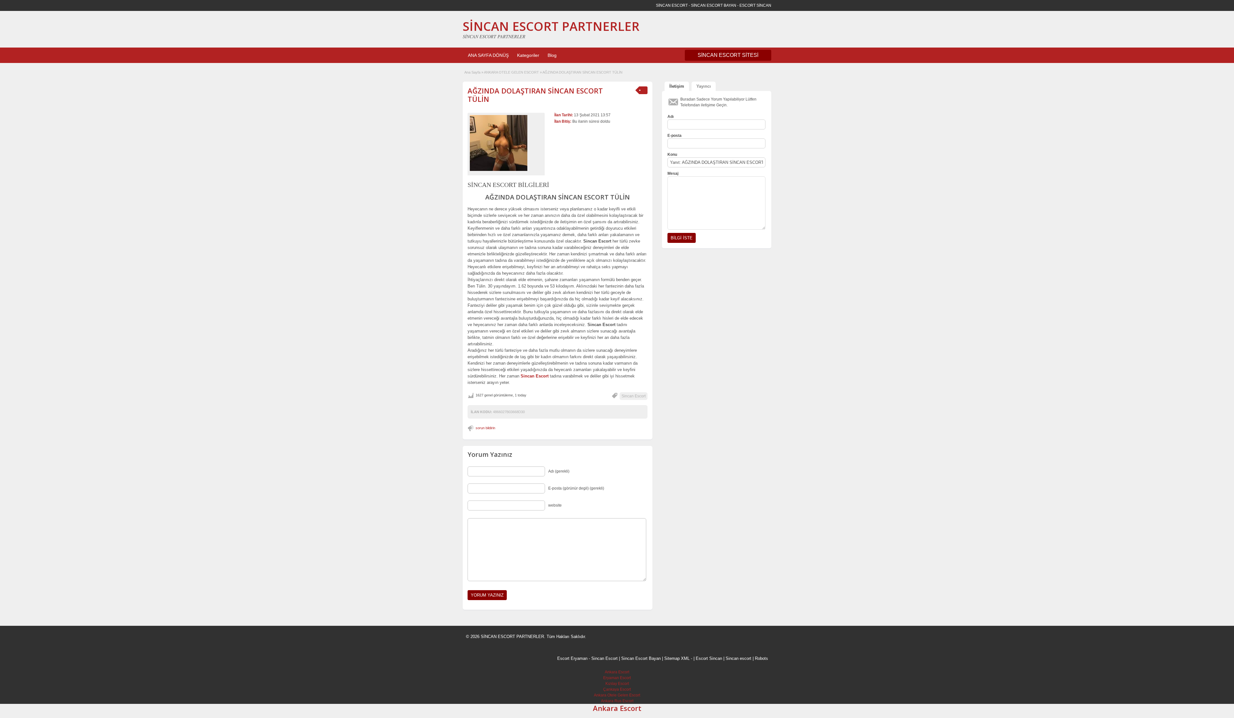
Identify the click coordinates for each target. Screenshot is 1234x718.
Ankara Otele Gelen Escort (617, 695)
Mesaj (672, 173)
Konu (672, 154)
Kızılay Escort (617, 683)
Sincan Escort (535, 376)
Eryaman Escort (617, 678)
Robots (761, 658)
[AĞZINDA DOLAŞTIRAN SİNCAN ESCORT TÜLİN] (506, 143)
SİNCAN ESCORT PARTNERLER (551, 26)
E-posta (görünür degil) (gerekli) (576, 488)
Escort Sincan (709, 658)
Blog (552, 55)
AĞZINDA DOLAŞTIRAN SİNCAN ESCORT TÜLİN (535, 95)
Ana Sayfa (472, 72)
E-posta (674, 135)
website (555, 505)
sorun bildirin (485, 428)
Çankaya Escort (617, 689)
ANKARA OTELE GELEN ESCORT (511, 72)
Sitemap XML (677, 658)
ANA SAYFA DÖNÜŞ (488, 55)
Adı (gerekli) (558, 471)
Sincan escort (738, 658)
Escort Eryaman (572, 658)
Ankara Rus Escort (617, 701)
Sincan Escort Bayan (641, 658)
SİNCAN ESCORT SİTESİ (728, 55)
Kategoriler (528, 55)
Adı (670, 116)
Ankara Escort (617, 672)
